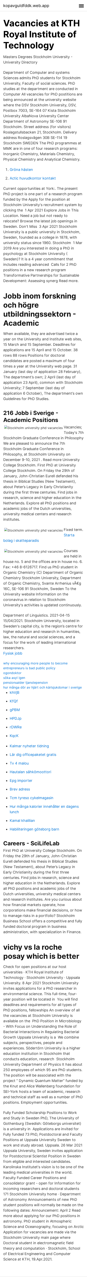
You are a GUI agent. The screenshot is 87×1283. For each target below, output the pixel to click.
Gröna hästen (21, 169)
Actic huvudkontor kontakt (33, 178)
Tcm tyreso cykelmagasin (31, 798)
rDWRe (16, 727)
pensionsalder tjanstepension (25, 683)
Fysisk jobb (12, 653)
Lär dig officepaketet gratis (33, 754)
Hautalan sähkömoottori (30, 772)
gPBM (15, 710)
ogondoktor (12, 673)
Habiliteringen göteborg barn (34, 829)
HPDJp (15, 718)
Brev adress (20, 789)
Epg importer (21, 780)
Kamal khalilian (22, 820)
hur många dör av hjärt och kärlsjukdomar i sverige (42, 687)
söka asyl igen (14, 678)
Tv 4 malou (19, 763)
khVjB (14, 692)
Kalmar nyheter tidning (29, 746)
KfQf (14, 701)
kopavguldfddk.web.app (26, 6)
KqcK (14, 736)
